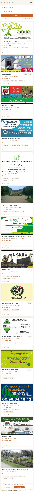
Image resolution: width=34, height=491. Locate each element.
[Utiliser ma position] (31, 7)
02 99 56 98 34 (7, 440)
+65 (3, 147)
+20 (27, 80)
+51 (3, 49)
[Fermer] (24, 482)
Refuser (8, 487)
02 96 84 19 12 (7, 407)
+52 (15, 244)
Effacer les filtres (28, 18)
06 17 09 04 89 (7, 474)
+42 (15, 278)
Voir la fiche (6, 52)
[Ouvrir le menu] (31, 2)
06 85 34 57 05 (7, 78)
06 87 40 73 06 (7, 307)
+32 (15, 180)
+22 (15, 478)
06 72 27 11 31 (7, 209)
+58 (15, 311)
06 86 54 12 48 (7, 274)
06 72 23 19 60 (7, 341)
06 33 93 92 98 (7, 176)
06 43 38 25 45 (7, 240)
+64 (3, 345)
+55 (15, 411)
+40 (15, 113)
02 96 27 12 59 (7, 109)
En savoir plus (20, 484)
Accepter (19, 487)
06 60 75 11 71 (7, 374)
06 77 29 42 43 (7, 45)
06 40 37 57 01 (7, 143)
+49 (15, 378)
